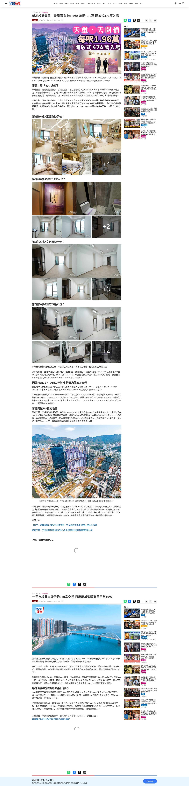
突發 (143, 34)
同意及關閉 (149, 781)
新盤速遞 (45, 12)
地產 (38, 12)
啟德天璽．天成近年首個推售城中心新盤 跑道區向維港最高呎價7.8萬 (62, 530)
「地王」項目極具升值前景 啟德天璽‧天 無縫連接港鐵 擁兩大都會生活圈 (64, 525)
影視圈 (144, 68)
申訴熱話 (144, 46)
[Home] (15, 3)
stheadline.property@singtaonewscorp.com (51, 719)
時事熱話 (144, 57)
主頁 (33, 12)
